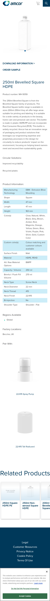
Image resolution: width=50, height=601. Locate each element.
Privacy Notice (25, 551)
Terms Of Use (25, 560)
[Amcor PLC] (13, 3)
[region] (25, 584)
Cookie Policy (25, 556)
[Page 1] (25, 50)
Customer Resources (25, 547)
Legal (25, 542)
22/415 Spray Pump (25, 394)
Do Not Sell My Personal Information (25, 588)
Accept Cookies (25, 596)
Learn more (38, 583)
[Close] (47, 572)
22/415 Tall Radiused (25, 446)
